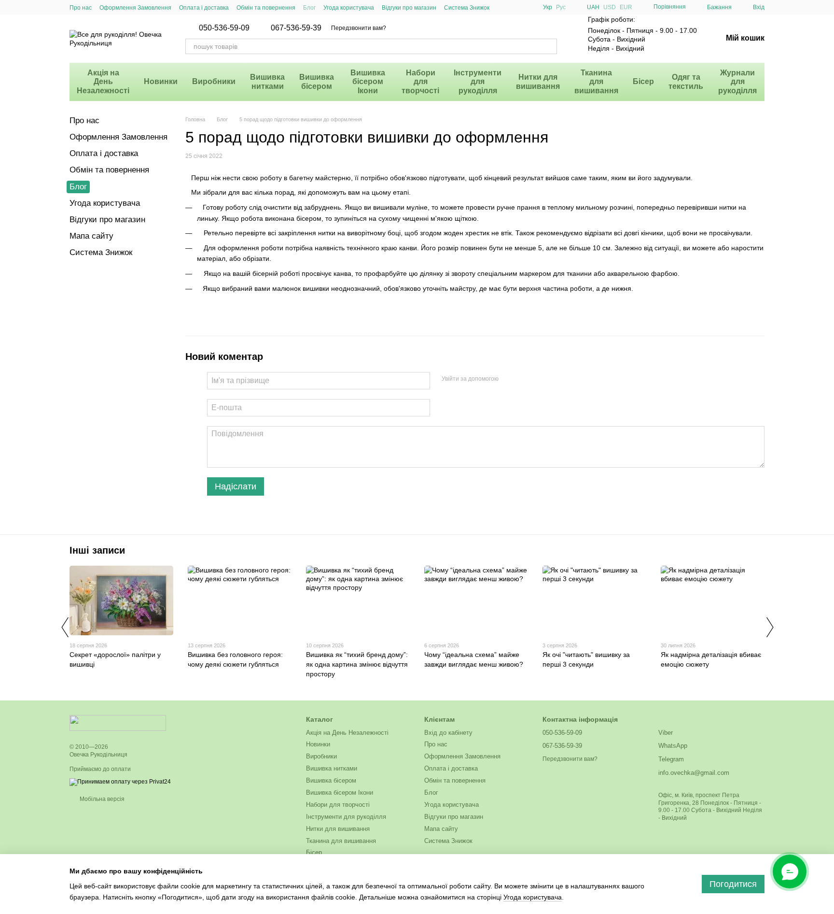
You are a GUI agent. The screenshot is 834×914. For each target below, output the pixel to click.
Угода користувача (348, 7)
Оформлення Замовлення (135, 7)
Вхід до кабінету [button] (448, 732)
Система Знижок (466, 7)
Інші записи (97, 550)
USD (609, 7)
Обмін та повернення (265, 7)
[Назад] (65, 627)
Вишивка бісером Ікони (367, 82)
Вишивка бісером (316, 81)
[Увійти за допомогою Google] (524, 379)
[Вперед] (769, 627)
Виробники (214, 81)
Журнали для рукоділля (737, 82)
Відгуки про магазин (409, 7)
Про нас (81, 7)
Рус (561, 7)
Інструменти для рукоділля (477, 82)
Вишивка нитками (267, 81)
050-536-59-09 (224, 28)
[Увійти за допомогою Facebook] (509, 379)
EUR (626, 7)
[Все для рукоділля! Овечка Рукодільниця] (118, 722)
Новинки (161, 81)
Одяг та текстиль (685, 81)
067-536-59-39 (296, 28)
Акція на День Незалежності (103, 82)
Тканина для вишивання (596, 82)
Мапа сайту (91, 236)
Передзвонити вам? (358, 28)
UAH (593, 7)
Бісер (643, 81)
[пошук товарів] (549, 46)
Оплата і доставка (204, 7)
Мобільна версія (101, 799)
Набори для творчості (420, 82)
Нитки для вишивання (538, 81)
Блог (309, 7)
